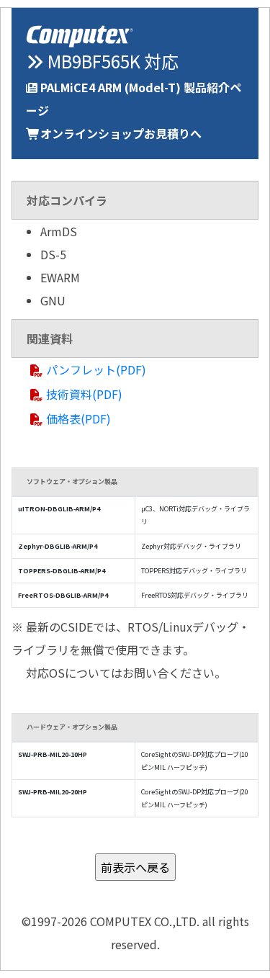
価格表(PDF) (78, 418)
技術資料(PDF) (84, 394)
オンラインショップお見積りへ (121, 133)
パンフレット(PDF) (96, 369)
